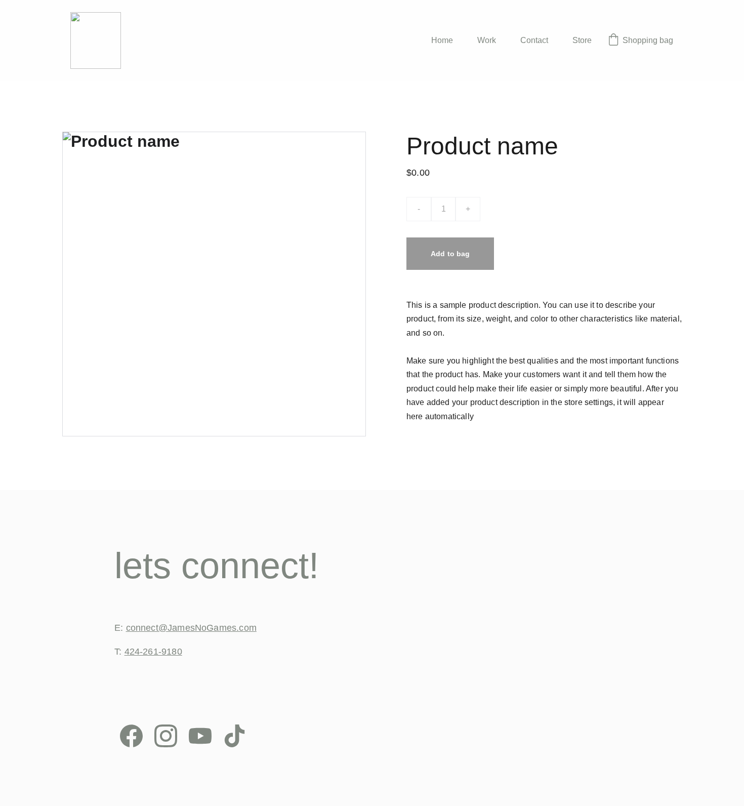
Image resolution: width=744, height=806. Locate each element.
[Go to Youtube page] (200, 735)
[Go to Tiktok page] (234, 735)
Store (582, 40)
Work (486, 40)
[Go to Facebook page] (131, 735)
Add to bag (450, 254)
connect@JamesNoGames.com (191, 628)
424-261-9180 (153, 652)
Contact (534, 40)
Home (442, 40)
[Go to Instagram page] (165, 735)
